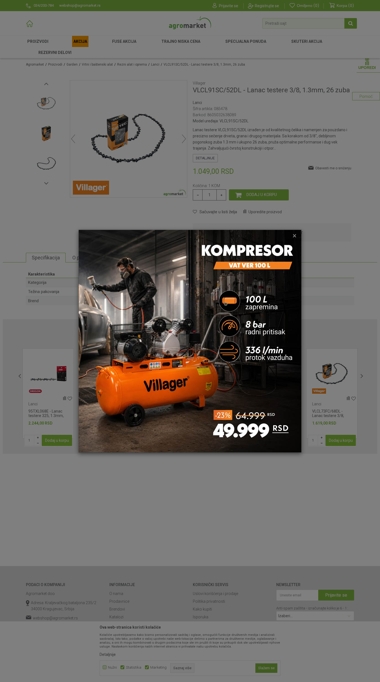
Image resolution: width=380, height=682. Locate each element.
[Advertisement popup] (190, 340)
